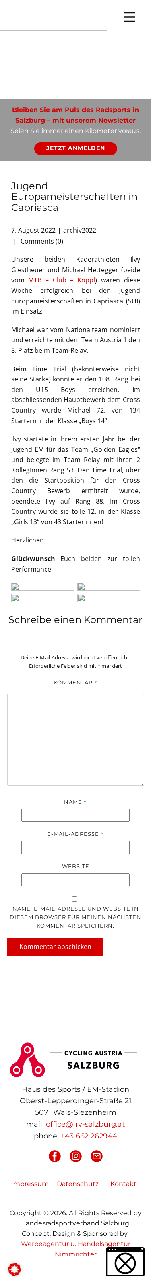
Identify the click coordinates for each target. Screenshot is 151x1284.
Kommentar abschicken (55, 946)
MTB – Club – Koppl (61, 279)
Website (75, 866)
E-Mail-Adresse (75, 833)
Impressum (30, 1184)
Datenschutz (78, 1184)
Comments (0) (41, 241)
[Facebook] (54, 1156)
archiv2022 (79, 230)
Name (75, 801)
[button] (14, 1269)
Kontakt (123, 1184)
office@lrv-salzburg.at (85, 1124)
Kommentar (75, 682)
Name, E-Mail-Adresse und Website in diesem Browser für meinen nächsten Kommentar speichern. (75, 917)
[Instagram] (75, 1156)
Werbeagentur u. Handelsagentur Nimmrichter (75, 1249)
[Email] (96, 1156)
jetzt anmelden (75, 148)
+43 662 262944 (89, 1135)
